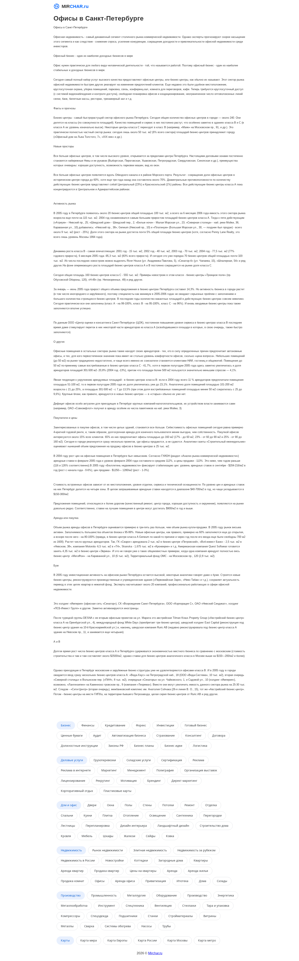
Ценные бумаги (72, 735)
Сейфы (150, 836)
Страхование (165, 735)
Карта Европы (117, 940)
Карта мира (88, 940)
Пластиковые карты (117, 791)
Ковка (170, 836)
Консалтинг (193, 735)
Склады (222, 881)
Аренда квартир (72, 871)
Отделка (211, 805)
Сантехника (184, 815)
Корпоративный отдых (77, 791)
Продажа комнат (72, 881)
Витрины (209, 916)
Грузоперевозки (105, 760)
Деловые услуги (72, 760)
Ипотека (182, 881)
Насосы (146, 926)
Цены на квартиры (143, 871)
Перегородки (212, 815)
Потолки (168, 805)
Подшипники (128, 916)
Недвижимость (71, 850)
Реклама (198, 760)
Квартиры (201, 860)
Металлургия (136, 895)
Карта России (147, 940)
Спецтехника (135, 905)
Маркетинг (109, 770)
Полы (128, 805)
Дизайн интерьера (133, 826)
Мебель (87, 836)
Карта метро (207, 940)
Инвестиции (165, 725)
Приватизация (155, 881)
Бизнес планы (144, 746)
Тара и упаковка (218, 905)
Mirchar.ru (155, 953)
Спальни (67, 815)
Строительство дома (214, 826)
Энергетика (226, 895)
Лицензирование (73, 781)
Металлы (67, 926)
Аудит (97, 735)
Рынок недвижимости (107, 850)
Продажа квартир (106, 871)
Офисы (100, 881)
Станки (153, 916)
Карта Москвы (177, 940)
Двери (91, 805)
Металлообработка (74, 905)
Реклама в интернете (76, 770)
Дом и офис (69, 805)
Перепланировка (98, 826)
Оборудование (166, 895)
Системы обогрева (118, 926)
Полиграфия (165, 770)
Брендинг (154, 781)
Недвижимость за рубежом (196, 850)
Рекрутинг (103, 781)
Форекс (141, 725)
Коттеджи (141, 860)
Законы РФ (115, 746)
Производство (71, 895)
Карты (65, 940)
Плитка (107, 815)
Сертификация (171, 760)
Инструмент (106, 905)
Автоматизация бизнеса (129, 735)
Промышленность (104, 895)
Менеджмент (136, 770)
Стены (147, 805)
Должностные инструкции (79, 746)
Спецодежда (99, 916)
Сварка (89, 926)
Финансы (87, 725)
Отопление (131, 815)
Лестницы (68, 826)
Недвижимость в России (78, 860)
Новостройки (114, 860)
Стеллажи (189, 905)
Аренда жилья (198, 871)
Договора (218, 735)
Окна (110, 805)
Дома (202, 881)
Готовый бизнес (196, 725)
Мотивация (129, 781)
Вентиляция (163, 905)
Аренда (172, 871)
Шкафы (108, 836)
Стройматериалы (180, 916)
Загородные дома (170, 860)
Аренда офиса (125, 881)
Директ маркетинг (184, 781)
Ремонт (189, 805)
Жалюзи (129, 836)
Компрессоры (70, 916)
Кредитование (115, 725)
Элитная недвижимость (150, 850)
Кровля (66, 836)
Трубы (166, 926)
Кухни (88, 815)
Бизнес (66, 725)
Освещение (157, 815)
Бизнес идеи (173, 746)
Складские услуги (139, 760)
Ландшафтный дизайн (173, 826)
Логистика (200, 746)
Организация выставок (200, 770)
